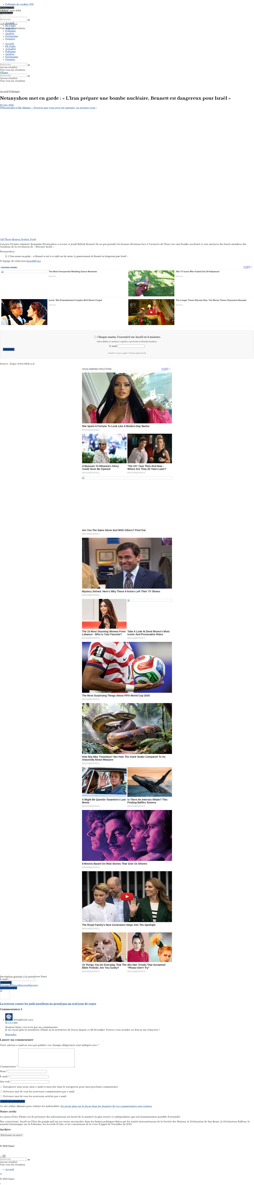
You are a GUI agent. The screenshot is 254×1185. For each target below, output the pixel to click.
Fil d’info (10, 25)
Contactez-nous (6, 13)
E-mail (113, 346)
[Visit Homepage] (4, 10)
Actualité (10, 28)
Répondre (11, 1034)
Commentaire (9, 1066)
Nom (3, 1071)
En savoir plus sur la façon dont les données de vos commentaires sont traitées (106, 1106)
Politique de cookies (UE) (19, 4)
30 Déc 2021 (7, 105)
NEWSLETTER (7, 8)
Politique (10, 31)
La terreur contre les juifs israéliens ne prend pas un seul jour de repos (48, 1003)
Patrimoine (11, 36)
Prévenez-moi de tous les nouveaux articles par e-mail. (35, 1096)
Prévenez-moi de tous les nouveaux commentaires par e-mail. (39, 1091)
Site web (5, 1081)
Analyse (9, 33)
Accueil (9, 23)
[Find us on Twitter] (1, 1174)
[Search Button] (29, 1159)
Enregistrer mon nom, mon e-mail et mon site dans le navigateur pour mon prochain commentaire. (60, 1086)
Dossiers (10, 39)
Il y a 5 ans (11, 1022)
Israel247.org (33, 261)
